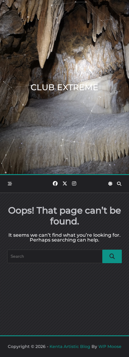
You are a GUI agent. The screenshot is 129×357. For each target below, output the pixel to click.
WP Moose (110, 346)
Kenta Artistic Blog (70, 346)
